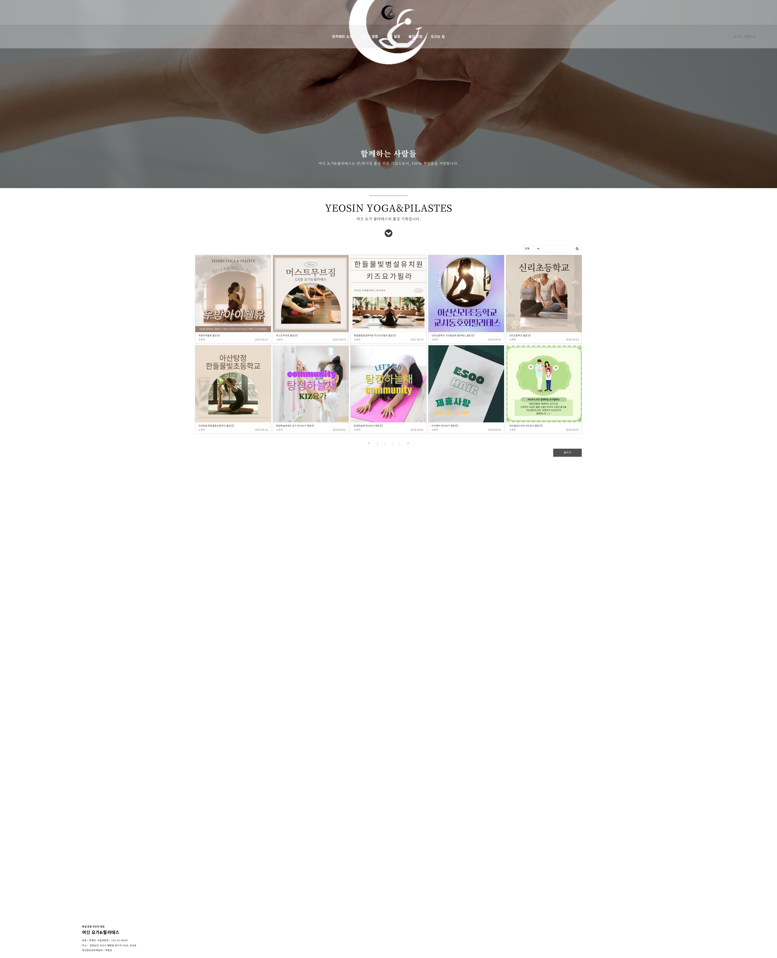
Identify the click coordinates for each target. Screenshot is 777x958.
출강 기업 (416, 37)
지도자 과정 (369, 37)
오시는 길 (438, 37)
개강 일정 (393, 37)
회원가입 (750, 36)
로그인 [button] (737, 36)
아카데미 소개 (342, 37)
